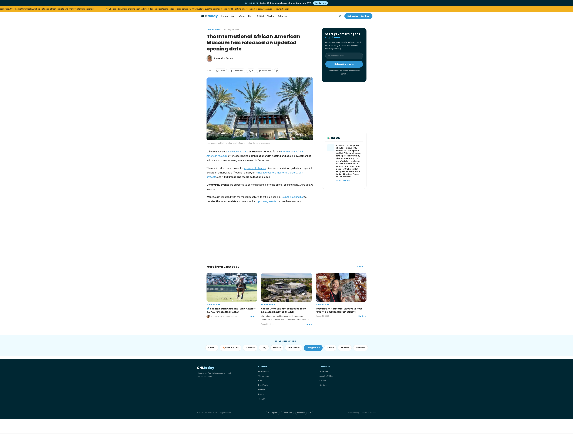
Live (233, 16)
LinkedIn (301, 413)
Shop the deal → (344, 180)
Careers (322, 380)
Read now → (320, 3)
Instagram (273, 413)
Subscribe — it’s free (358, 16)
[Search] (340, 16)
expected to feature (255, 168)
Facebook (238, 70)
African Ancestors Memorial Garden (276, 172)
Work (242, 16)
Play (251, 16)
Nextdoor (266, 70)
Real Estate (293, 347)
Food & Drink (264, 371)
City (264, 347)
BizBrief (260, 16)
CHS (209, 16)
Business (250, 347)
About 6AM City (326, 376)
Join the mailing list (293, 196)
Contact (323, 385)
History (277, 347)
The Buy (271, 16)
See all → (361, 266)
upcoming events (266, 201)
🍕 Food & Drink (230, 347)
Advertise (282, 16)
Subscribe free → (344, 64)
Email (222, 70)
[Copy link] (276, 70)
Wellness (360, 347)
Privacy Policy (353, 413)
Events (224, 16)
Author (211, 347)
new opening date (238, 151)
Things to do (214, 29)
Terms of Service (369, 413)
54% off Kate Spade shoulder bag (347, 146)
